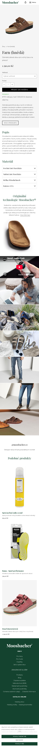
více (19, 731)
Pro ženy (19, 656)
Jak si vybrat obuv (19, 664)
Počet (4, 81)
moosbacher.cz (20, 444)
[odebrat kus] (4, 84)
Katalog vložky (12, 705)
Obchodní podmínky (19, 689)
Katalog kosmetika (25, 705)
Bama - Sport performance (13, 571)
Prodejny (19, 675)
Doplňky (20, 662)
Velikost (5, 72)
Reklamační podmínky (19, 686)
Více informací (25, 215)
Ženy (3, 46)
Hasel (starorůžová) (10, 629)
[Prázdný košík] (25, 2)
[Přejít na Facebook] (19, 439)
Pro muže (19, 659)
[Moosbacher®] (10, 2)
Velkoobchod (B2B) (19, 683)
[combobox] (19, 76)
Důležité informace (29, 691)
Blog (19, 678)
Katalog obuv (19, 702)
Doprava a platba (20, 680)
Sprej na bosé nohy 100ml (12, 513)
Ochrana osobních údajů (11, 691)
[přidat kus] (12, 84)
